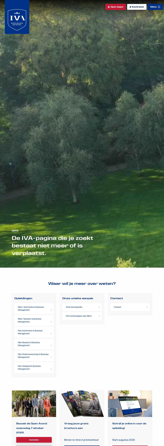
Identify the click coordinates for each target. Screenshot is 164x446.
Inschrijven (138, 7)
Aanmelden (34, 440)
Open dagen (117, 7)
